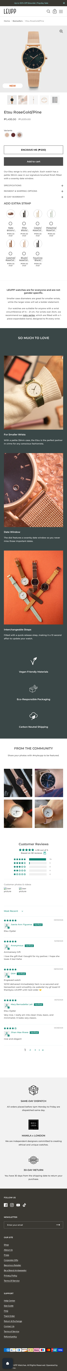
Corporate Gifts (11, 1260)
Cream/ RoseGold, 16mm (38, 230)
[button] (7, 135)
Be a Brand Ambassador (15, 1270)
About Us (8, 1250)
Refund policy (10, 1336)
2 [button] (30, 1050)
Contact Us (9, 1326)
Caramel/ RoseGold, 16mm (11, 260)
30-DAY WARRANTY (14, 197)
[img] (10, 920)
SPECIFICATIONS (12, 185)
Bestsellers (18, 21)
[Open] (7, 1363)
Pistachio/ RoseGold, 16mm (51, 230)
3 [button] (35, 1050)
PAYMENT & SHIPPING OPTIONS (20, 191)
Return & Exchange (13, 1321)
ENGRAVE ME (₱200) (33, 149)
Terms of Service (11, 1331)
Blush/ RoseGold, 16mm (24, 260)
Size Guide (8, 1306)
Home (7, 21)
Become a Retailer (12, 1265)
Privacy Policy (10, 1275)
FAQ (6, 1311)
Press (6, 1255)
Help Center (9, 1300)
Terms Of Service (11, 1280)
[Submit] (58, 1224)
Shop (6, 1245)
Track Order (9, 1316)
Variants (8, 130)
